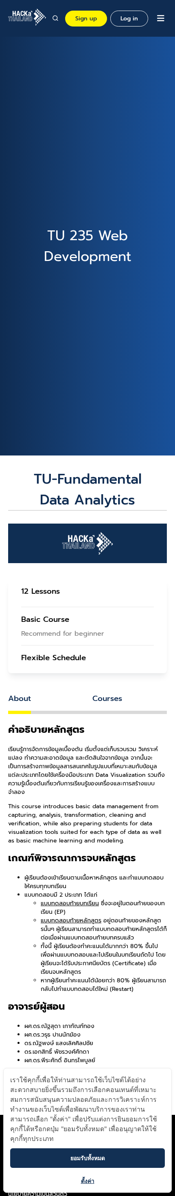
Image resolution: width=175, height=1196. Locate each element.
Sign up (86, 18)
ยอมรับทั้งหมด (87, 1157)
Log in (129, 18)
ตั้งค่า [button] (87, 1180)
